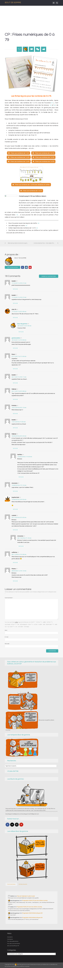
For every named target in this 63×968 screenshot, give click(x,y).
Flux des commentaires (13, 943)
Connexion (10, 939)
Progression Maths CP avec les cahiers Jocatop (35, 900)
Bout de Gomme (13, 2)
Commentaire (9, 597)
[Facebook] (8, 825)
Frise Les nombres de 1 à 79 (32, 190)
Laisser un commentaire (48, 276)
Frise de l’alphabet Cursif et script (26, 896)
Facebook (22, 267)
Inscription (10, 937)
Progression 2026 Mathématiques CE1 (32, 913)
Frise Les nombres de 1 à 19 (44, 153)
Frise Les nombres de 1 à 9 (20, 153)
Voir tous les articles (12, 267)
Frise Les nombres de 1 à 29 (19, 157)
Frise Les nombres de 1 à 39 (44, 157)
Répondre (15, 289)
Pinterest (30, 267)
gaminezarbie (16, 338)
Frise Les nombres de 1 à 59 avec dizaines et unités (32, 184)
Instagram (26, 267)
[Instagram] (12, 825)
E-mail (6, 637)
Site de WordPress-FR (13, 945)
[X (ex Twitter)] (17, 825)
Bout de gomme (22, 323)
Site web (7, 643)
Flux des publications (12, 941)
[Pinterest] (21, 825)
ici (52, 103)
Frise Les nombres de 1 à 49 (19, 161)
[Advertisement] (31, 18)
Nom (6, 630)
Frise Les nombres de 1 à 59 (44, 161)
